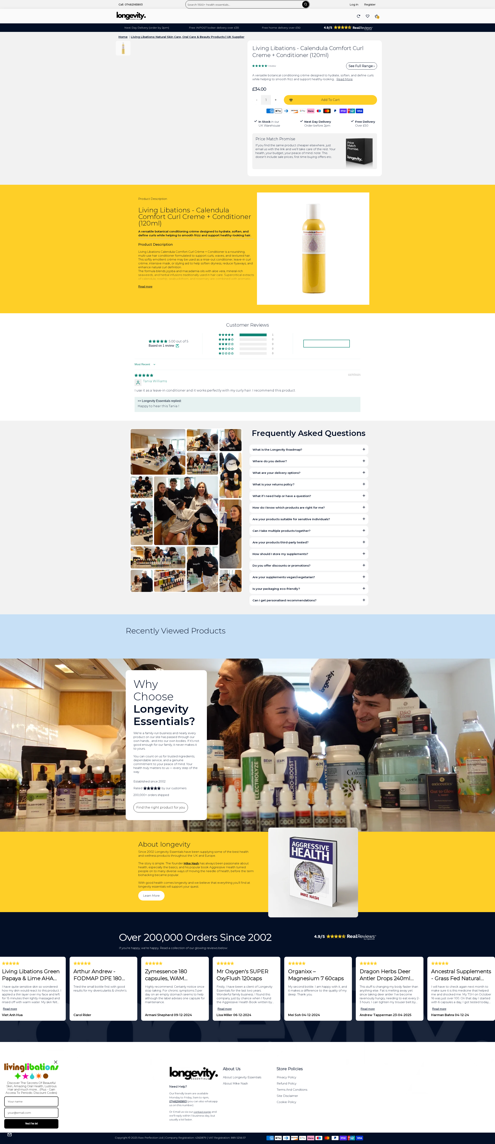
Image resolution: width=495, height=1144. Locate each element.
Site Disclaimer (287, 1096)
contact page (202, 1111)
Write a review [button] (326, 343)
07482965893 (134, 4)
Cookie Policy (286, 1102)
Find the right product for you (160, 807)
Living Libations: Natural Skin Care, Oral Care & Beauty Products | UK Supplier (187, 37)
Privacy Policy (286, 1077)
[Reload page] (358, 16)
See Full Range (361, 66)
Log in (354, 4)
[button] (260, 65)
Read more (145, 286)
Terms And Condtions (292, 1089)
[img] (144, 375)
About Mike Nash (235, 1083)
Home (123, 37)
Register (370, 4)
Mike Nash (191, 863)
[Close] (55, 1062)
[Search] (305, 4)
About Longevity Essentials (242, 1077)
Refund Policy (286, 1083)
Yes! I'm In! (31, 1123)
